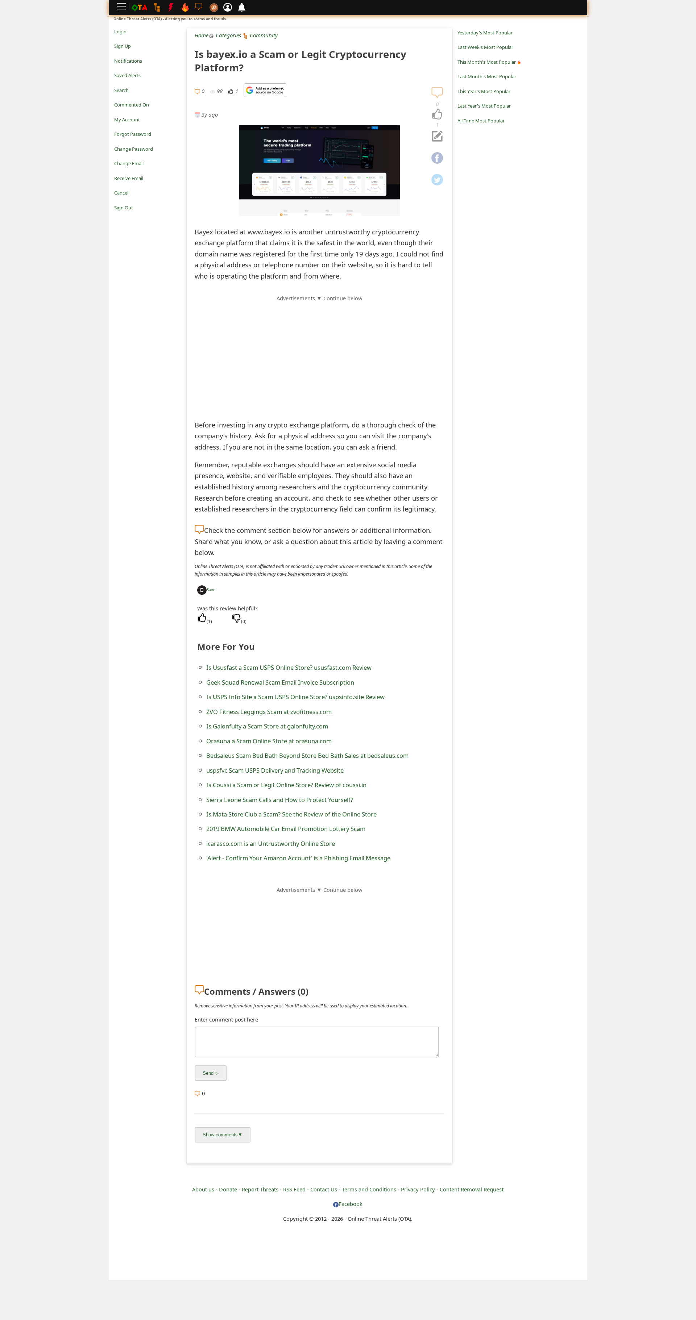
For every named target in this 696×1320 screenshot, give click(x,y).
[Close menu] (117, 217)
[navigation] (437, 114)
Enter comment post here (226, 1019)
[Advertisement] (319, 353)
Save (211, 589)
